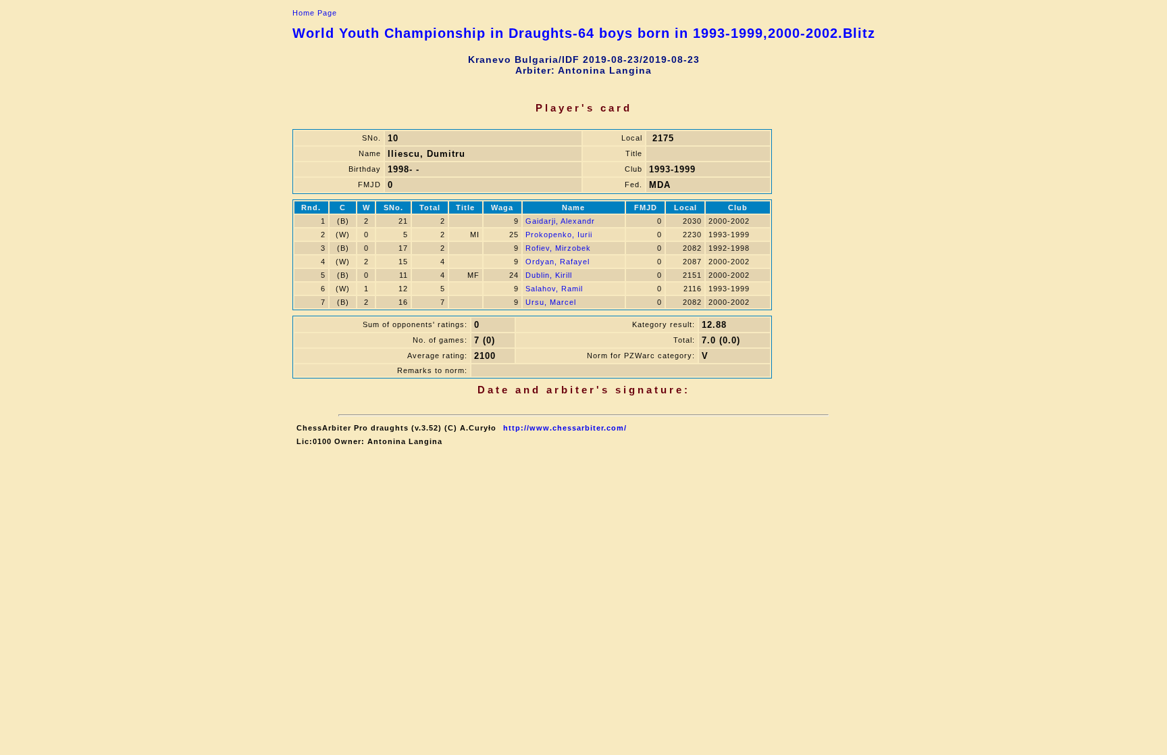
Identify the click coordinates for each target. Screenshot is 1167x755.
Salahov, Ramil (554, 289)
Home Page (314, 13)
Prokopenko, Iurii (558, 234)
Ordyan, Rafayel (557, 262)
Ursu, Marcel (550, 302)
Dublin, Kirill (548, 275)
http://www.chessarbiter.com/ (565, 428)
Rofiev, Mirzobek (558, 248)
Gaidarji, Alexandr (560, 221)
